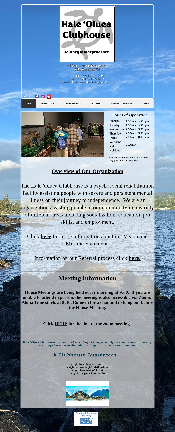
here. (135, 258)
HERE (61, 323)
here (46, 236)
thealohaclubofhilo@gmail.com (93, 82)
